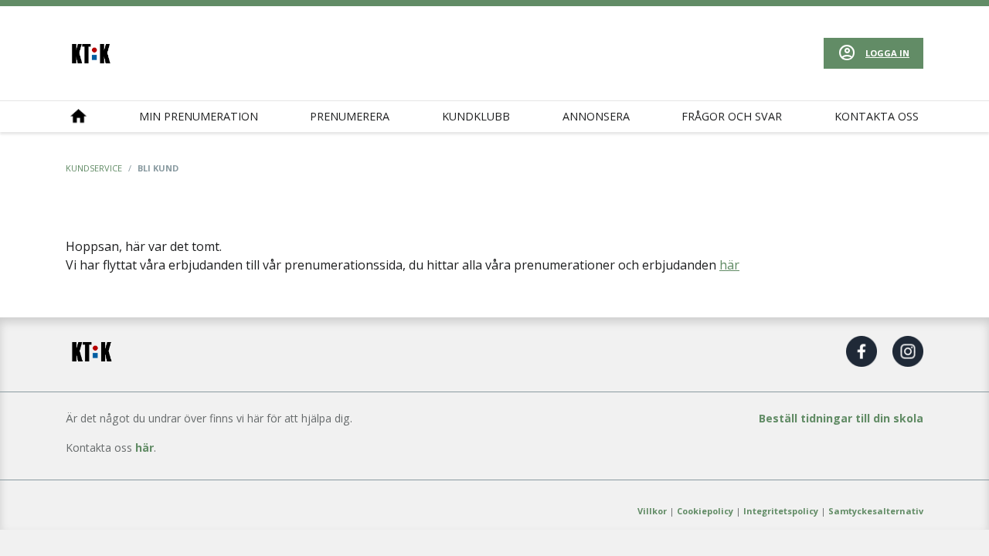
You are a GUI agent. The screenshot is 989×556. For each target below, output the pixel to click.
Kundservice (94, 168)
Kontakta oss (876, 116)
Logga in (887, 53)
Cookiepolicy (705, 511)
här (729, 264)
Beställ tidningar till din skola (841, 418)
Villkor (652, 511)
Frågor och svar (731, 116)
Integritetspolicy (780, 511)
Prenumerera (349, 116)
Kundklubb (476, 116)
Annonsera (596, 116)
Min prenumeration (198, 116)
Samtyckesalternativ (875, 511)
